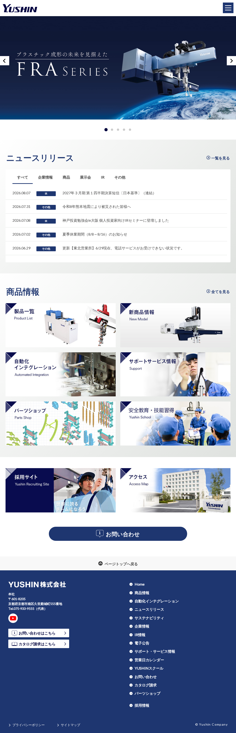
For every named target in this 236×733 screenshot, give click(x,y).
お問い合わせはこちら (37, 633)
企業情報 (142, 626)
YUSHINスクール (149, 668)
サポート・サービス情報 (155, 651)
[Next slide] (231, 60)
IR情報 (140, 634)
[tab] (106, 129)
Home (140, 584)
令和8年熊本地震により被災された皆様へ (96, 206)
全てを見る (220, 291)
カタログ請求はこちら (37, 644)
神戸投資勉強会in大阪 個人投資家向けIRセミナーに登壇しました (115, 220)
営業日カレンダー (149, 659)
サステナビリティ (149, 617)
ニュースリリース (40, 158)
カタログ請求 (146, 685)
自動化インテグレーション (157, 601)
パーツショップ (147, 693)
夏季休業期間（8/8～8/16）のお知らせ (94, 234)
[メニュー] (228, 7)
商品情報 (22, 291)
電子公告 (142, 643)
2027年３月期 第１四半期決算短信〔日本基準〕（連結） (109, 193)
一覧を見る (220, 158)
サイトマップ (70, 724)
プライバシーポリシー (28, 724)
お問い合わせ (123, 534)
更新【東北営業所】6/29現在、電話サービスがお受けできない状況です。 (123, 248)
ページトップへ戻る (121, 563)
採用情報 (142, 705)
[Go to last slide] (4, 60)
